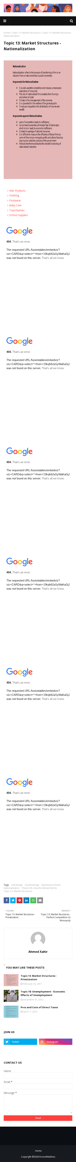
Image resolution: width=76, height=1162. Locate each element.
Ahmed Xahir (38, 952)
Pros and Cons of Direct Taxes (39, 1007)
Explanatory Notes (51, 884)
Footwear (15, 200)
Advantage (17, 884)
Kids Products (17, 190)
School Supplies (18, 215)
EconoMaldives (47, 1156)
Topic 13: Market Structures (26, 32)
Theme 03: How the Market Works (39, 888)
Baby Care (15, 205)
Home (7, 32)
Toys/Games (17, 210)
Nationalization (12, 888)
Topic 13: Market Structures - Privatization (39, 977)
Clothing (14, 195)
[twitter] (20, 1042)
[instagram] (55, 1042)
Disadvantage (32, 884)
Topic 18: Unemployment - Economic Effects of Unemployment (43, 993)
